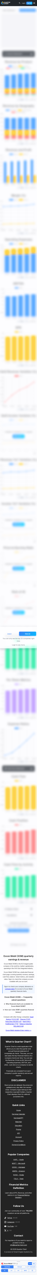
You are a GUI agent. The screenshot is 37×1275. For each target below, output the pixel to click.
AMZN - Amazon (18, 1171)
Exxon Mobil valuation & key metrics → (18, 1030)
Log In (23, 3)
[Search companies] (19, 3)
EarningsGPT (18, 1118)
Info (34, 1263)
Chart (29, 1263)
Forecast (32, 1267)
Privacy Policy (18, 1141)
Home (18, 1110)
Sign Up (29, 3)
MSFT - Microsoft (18, 1163)
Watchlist (18, 1122)
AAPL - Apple (18, 1160)
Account (18, 1137)
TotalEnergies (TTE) (11, 1024)
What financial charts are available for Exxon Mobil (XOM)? (19, 1005)
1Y (4, 1270)
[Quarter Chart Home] (5, 3)
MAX (25, 1270)
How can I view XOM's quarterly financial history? (19, 1011)
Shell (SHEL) (27, 1022)
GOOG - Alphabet (18, 1167)
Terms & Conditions (18, 1145)
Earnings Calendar (18, 1114)
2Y (11, 1270)
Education (18, 1126)
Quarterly (7, 1267)
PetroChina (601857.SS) (13, 1022)
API (18, 1133)
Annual (19, 1267)
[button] (18, 1261)
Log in (9, 633)
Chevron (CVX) (25, 1019)
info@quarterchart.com (18, 1245)
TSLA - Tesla (18, 1179)
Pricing (18, 1129)
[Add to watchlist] (17, 1264)
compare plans (10, 989)
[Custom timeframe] (32, 1270)
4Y (18, 1270)
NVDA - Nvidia (18, 1175)
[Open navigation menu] (34, 3)
